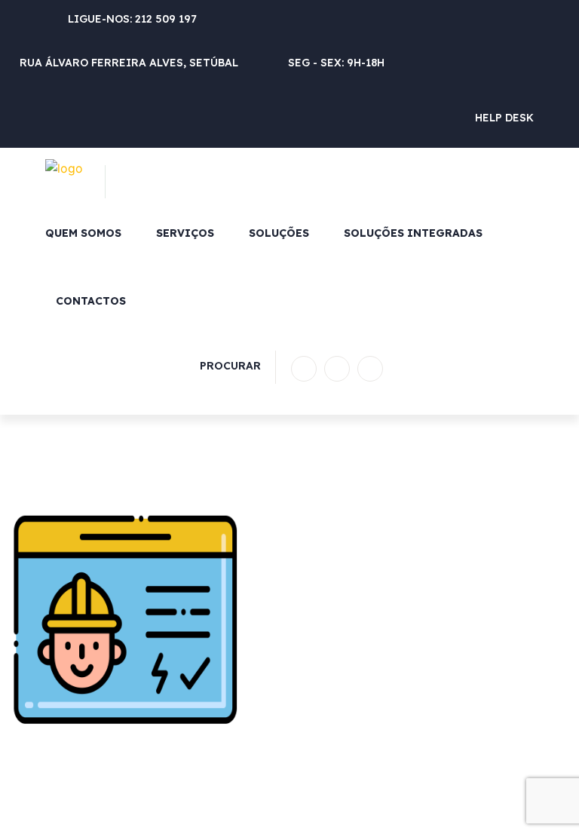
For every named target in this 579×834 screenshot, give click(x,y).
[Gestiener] (64, 166)
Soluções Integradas (413, 233)
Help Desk (504, 117)
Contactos (91, 301)
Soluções (279, 233)
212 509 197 (166, 19)
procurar (230, 366)
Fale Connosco (508, 369)
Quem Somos (83, 233)
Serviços (185, 233)
